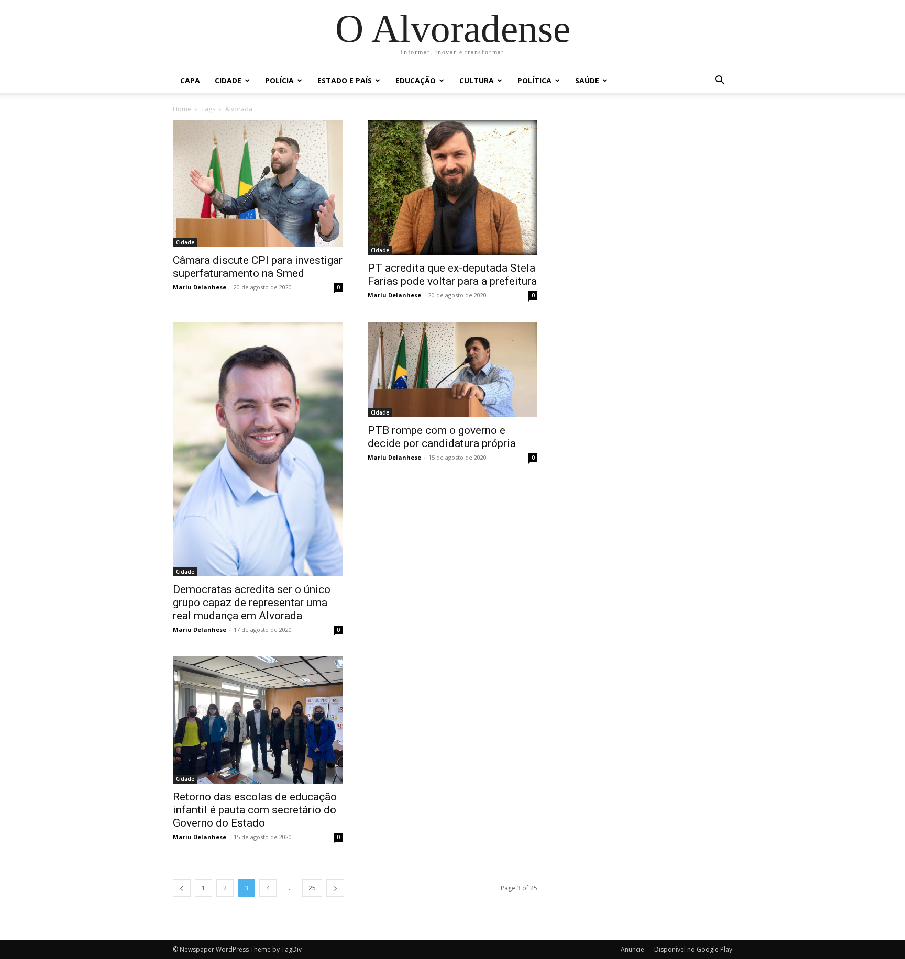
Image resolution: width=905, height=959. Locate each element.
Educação (415, 80)
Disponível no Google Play (693, 949)
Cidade (228, 80)
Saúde (587, 80)
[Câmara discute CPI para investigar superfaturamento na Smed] (258, 183)
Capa (190, 80)
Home (182, 109)
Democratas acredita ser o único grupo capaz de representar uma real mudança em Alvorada (251, 602)
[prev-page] (182, 888)
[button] (719, 81)
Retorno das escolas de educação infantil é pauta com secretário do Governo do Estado (255, 809)
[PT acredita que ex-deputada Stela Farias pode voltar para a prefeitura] (452, 187)
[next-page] (335, 888)
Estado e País (344, 80)
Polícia (279, 80)
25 (312, 888)
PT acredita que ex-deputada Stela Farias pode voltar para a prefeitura (452, 274)
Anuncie (632, 949)
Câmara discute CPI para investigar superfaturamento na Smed (258, 267)
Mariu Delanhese (199, 287)
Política (534, 80)
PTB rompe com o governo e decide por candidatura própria (442, 437)
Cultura (476, 80)
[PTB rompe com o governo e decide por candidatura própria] (452, 369)
